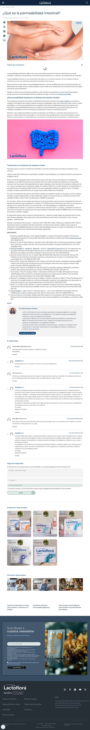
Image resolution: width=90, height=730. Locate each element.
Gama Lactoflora (9, 699)
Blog (8, 7)
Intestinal (12, 7)
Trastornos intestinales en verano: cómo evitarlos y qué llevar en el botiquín (18, 607)
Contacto (28, 709)
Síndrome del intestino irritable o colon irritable (67, 707)
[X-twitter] (85, 689)
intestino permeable (64, 94)
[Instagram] (65, 689)
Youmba (27, 248)
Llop (24, 291)
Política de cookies (46, 725)
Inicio (4, 7)
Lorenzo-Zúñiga (15, 291)
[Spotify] (75, 689)
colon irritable (64, 101)
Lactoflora (18, 361)
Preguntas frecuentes (32, 704)
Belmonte (36, 248)
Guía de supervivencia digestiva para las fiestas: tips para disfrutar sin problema (70, 607)
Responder (14, 354)
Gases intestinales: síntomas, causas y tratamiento (67, 703)
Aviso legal (40, 723)
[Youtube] (80, 689)
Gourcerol (59, 248)
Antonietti (51, 248)
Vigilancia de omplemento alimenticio (45, 727)
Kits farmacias (8, 715)
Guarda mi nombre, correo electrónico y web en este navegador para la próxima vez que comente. (40, 488)
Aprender (6, 709)
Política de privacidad (50, 723)
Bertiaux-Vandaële (16, 248)
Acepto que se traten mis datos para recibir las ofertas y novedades (23, 663)
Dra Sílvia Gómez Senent (10, 18)
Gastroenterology (75, 238)
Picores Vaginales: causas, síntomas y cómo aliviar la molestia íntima (72, 701)
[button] (4, 22)
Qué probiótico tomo (11, 704)
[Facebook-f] (70, 689)
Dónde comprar (30, 699)
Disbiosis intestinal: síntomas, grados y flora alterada (68, 705)
